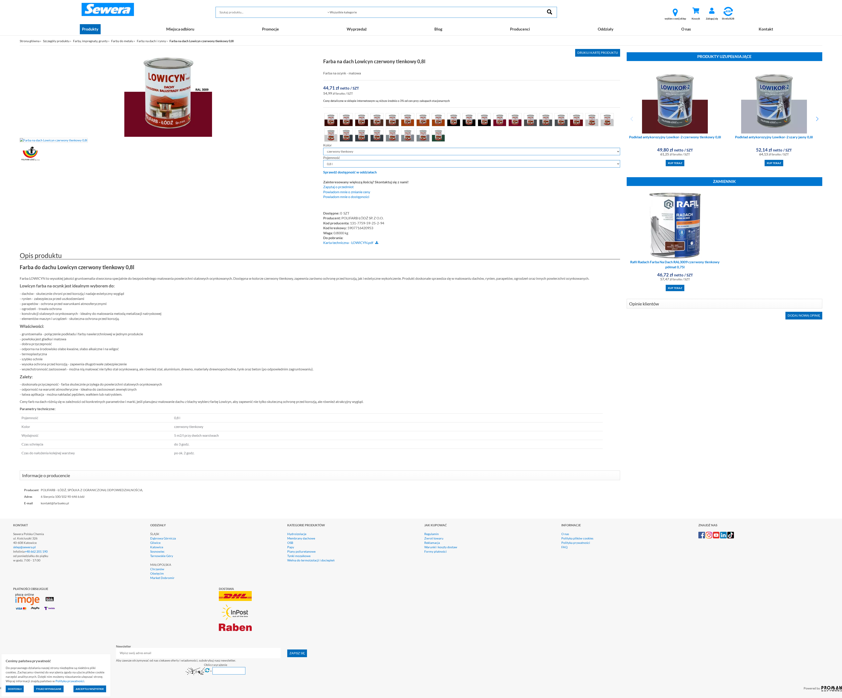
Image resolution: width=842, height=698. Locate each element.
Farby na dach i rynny (151, 41)
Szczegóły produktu (56, 41)
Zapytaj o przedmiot (338, 187)
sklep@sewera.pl (24, 547)
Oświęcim (157, 573)
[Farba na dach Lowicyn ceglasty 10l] (423, 119)
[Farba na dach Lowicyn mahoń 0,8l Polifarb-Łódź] (576, 119)
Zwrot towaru (433, 538)
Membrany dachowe (301, 538)
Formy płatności (435, 551)
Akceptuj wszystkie (90, 689)
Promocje (270, 29)
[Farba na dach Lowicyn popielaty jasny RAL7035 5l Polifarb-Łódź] (607, 119)
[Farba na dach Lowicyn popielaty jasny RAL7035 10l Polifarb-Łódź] (331, 135)
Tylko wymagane (48, 689)
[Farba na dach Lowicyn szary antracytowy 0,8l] (346, 135)
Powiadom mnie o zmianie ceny (346, 192)
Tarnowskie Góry (161, 556)
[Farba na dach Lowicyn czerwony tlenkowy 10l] (499, 119)
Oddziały (606, 29)
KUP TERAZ (675, 163)
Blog (438, 29)
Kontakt (766, 29)
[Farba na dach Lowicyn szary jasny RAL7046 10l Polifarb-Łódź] (392, 135)
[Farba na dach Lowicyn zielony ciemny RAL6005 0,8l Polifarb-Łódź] (438, 135)
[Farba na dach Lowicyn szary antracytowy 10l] (361, 135)
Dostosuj (14, 689)
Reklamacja (432, 543)
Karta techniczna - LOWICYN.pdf (348, 243)
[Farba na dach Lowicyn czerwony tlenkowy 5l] (515, 119)
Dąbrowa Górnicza (163, 538)
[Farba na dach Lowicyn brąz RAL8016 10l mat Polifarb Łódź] (392, 119)
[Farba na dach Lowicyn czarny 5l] (484, 119)
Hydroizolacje (296, 534)
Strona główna (29, 41)
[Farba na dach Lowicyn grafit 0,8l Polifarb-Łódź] (530, 119)
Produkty (90, 29)
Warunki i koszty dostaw (440, 547)
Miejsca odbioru (180, 29)
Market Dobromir (162, 578)
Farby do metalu (122, 41)
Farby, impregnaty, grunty (90, 41)
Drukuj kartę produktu (597, 52)
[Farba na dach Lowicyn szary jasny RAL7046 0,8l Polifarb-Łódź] (407, 135)
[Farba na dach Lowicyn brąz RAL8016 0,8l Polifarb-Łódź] (377, 119)
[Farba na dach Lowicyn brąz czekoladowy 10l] (346, 119)
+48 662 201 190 (36, 551)
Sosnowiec (157, 551)
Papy (290, 547)
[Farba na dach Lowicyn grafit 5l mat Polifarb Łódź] (545, 119)
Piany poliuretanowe (301, 551)
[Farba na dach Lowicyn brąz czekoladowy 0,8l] (331, 119)
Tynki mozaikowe (298, 556)
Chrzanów (157, 569)
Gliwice (155, 543)
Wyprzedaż (357, 29)
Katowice (156, 547)
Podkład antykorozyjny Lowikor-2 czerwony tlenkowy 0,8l (675, 137)
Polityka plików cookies (577, 538)
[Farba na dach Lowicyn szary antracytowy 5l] (377, 135)
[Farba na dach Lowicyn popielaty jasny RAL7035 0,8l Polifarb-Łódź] (591, 119)
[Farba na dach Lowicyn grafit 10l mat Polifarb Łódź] (561, 119)
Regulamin (431, 534)
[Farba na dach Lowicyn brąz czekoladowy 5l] (361, 119)
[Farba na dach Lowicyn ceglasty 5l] (438, 119)
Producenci (520, 29)
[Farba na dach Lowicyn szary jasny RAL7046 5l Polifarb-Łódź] (423, 135)
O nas (686, 29)
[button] (817, 119)
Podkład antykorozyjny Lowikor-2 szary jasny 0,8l (774, 137)
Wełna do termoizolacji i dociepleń (311, 560)
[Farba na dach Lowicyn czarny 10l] (469, 119)
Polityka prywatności (575, 543)
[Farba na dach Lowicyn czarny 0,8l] (453, 119)
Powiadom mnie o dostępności (346, 197)
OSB (290, 543)
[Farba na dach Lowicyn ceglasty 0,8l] (407, 119)
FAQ (564, 547)
